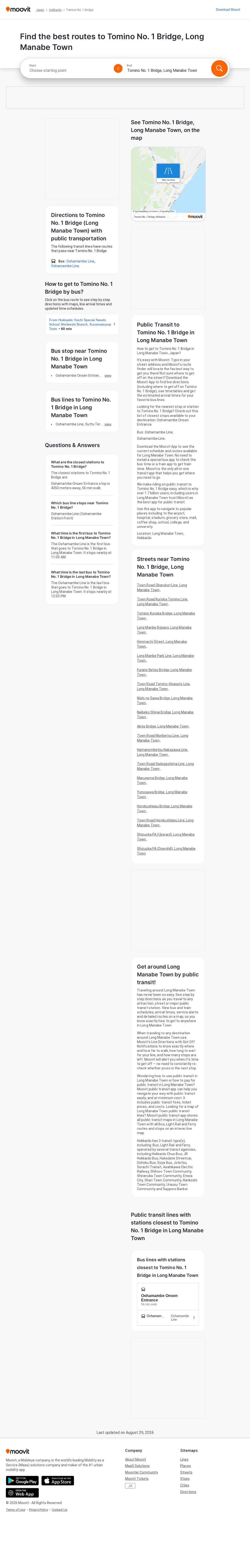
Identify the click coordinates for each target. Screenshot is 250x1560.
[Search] (219, 68)
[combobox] (69, 70)
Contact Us (59, 1510)
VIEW (107, 375)
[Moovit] (18, 10)
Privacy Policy (38, 1510)
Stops (185, 1479)
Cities (184, 1485)
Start (32, 65)
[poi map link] (168, 184)
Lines (184, 1459)
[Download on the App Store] (57, 1480)
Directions (188, 1492)
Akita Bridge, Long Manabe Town (162, 726)
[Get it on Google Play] (22, 1480)
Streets (186, 1472)
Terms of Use (15, 1510)
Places (185, 1466)
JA (130, 1486)
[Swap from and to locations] (118, 68)
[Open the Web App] (22, 1493)
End (129, 65)
